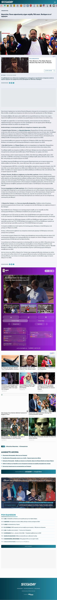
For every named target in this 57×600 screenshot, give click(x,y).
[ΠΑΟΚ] (11, 5)
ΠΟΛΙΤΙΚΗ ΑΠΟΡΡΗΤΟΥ (28, 588)
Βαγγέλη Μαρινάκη (24, 130)
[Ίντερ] (54, 5)
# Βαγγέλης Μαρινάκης (12, 446)
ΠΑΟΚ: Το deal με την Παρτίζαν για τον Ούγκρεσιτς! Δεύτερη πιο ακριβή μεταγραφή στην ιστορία (26, 463)
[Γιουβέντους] (47, 5)
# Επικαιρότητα (23, 446)
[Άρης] (14, 5)
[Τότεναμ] (34, 5)
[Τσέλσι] (27, 5)
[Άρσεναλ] (31, 5)
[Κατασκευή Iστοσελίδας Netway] (30, 594)
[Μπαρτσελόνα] (41, 5)
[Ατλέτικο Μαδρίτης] (44, 5)
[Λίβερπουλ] (18, 5)
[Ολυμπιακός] (1, 5)
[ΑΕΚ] (8, 5)
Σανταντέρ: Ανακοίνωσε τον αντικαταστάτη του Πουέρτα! (17, 466)
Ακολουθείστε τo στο (28, 471)
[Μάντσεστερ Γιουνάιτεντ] (21, 5)
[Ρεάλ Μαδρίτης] (37, 5)
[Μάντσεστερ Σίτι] (24, 5)
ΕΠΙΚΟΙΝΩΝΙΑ (20, 588)
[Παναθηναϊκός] (5, 5)
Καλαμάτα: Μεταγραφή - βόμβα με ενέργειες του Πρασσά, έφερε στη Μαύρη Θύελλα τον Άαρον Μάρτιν (28, 460)
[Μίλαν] (50, 5)
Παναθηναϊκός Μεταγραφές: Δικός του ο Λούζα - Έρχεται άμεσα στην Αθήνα (22, 458)
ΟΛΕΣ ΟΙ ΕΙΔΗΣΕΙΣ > (28, 546)
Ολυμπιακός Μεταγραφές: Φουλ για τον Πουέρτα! (15, 455)
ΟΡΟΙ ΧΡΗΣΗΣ (37, 588)
